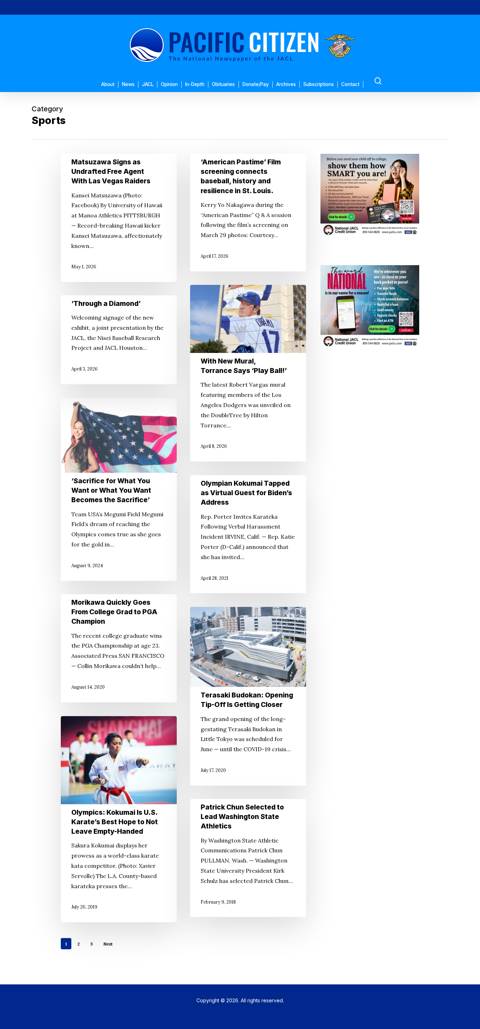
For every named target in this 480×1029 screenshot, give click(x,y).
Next (107, 943)
